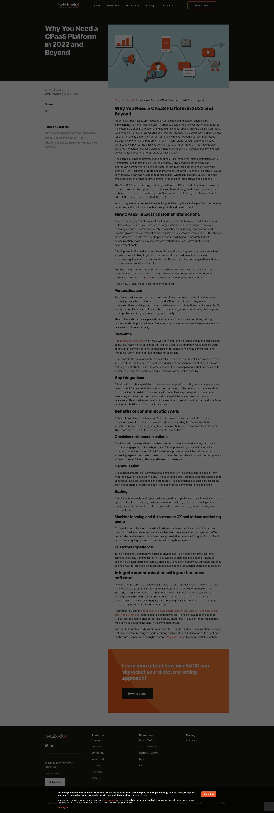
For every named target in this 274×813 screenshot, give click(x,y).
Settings (62, 807)
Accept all (209, 794)
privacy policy (110, 800)
